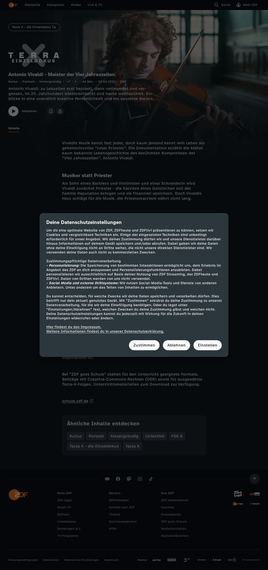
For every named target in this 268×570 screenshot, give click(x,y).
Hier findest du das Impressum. (73, 327)
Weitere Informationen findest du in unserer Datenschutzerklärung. (105, 331)
